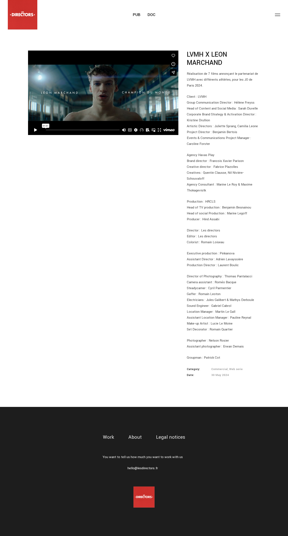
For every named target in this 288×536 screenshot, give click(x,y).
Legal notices (170, 437)
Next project (278, 268)
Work (108, 437)
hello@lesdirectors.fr (143, 468)
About (135, 437)
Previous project (10, 268)
